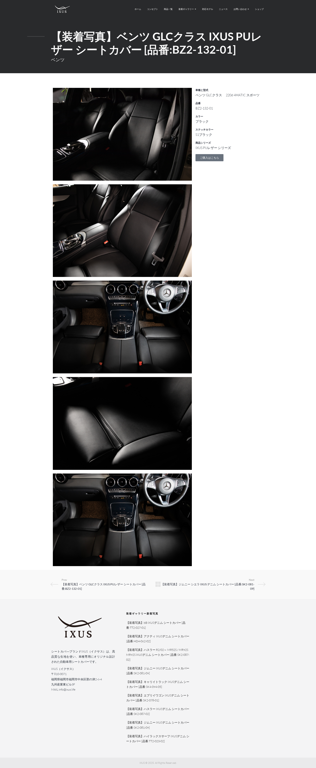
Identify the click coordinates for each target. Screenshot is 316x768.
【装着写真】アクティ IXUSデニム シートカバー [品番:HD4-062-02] (157, 638)
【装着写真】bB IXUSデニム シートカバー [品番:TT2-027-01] (155, 625)
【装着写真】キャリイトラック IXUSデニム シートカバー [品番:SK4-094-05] (157, 684)
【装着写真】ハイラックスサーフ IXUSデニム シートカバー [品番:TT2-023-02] (157, 738)
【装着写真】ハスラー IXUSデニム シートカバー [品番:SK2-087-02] (157, 711)
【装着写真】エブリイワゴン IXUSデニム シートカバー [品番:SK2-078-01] (157, 698)
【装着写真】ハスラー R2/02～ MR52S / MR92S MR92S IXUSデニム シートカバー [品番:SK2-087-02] (158, 654)
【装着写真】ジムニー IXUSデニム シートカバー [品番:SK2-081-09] (157, 670)
